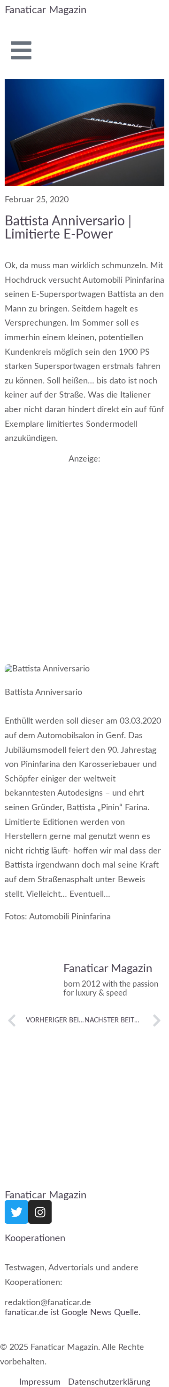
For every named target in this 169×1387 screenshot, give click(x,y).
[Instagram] (40, 1212)
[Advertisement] (84, 552)
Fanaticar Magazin (45, 10)
